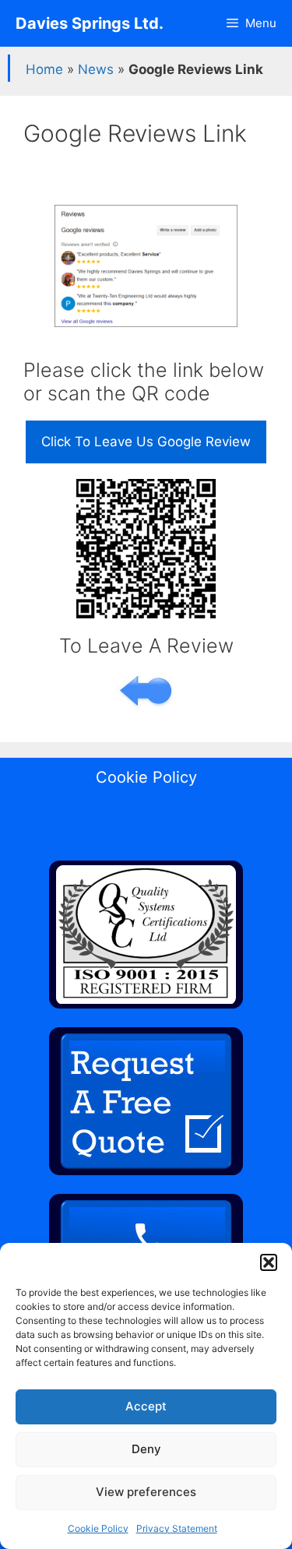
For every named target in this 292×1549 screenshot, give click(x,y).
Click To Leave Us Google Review (146, 441)
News (96, 69)
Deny (146, 1449)
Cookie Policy (98, 1528)
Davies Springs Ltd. (90, 23)
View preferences (146, 1491)
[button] (268, 1262)
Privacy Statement (176, 1528)
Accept (146, 1406)
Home (44, 69)
